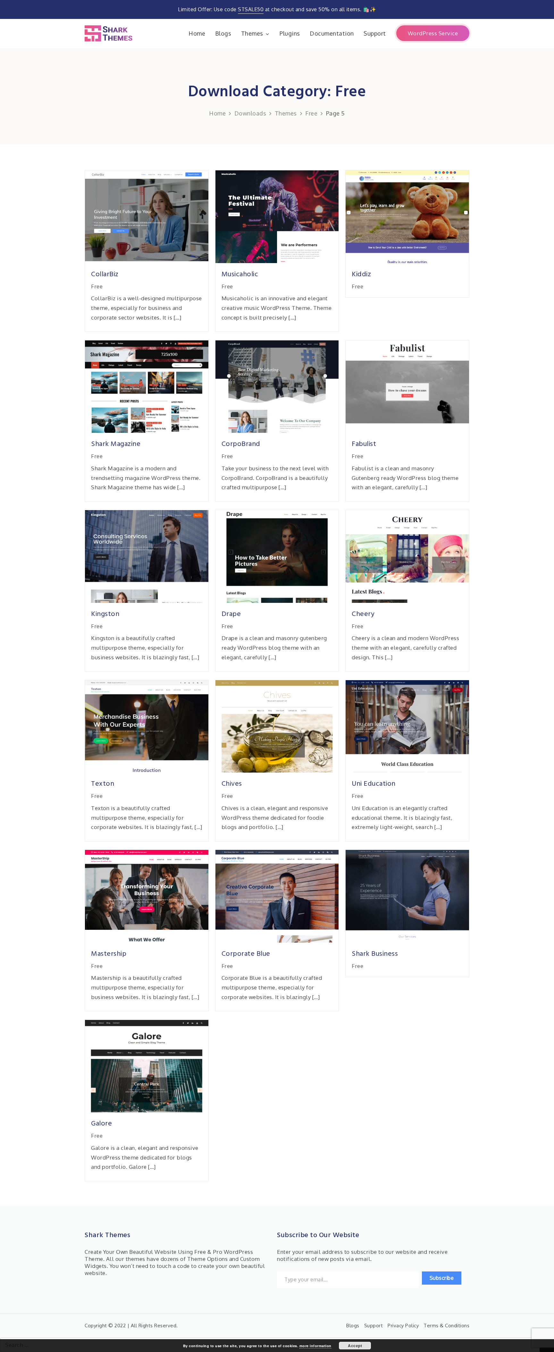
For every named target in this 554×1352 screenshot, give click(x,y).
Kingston (105, 614)
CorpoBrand (241, 444)
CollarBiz (105, 274)
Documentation (332, 33)
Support (375, 33)
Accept (355, 1345)
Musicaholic (240, 274)
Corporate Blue (246, 954)
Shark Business (375, 954)
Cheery (363, 614)
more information (315, 1345)
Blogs (223, 33)
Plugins (290, 33)
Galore (101, 1123)
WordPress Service (433, 33)
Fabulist (364, 444)
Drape (231, 614)
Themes (252, 33)
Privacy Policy (403, 1325)
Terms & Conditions (446, 1325)
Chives (232, 784)
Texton (102, 784)
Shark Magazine (115, 444)
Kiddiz (361, 274)
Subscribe (442, 1278)
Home (197, 33)
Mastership (108, 954)
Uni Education (374, 784)
